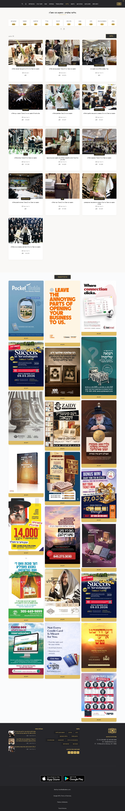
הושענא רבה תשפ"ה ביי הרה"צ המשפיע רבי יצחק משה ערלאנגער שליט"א (99, 113)
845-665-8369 (112, 740)
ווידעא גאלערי (74, 736)
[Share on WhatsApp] (69, 752)
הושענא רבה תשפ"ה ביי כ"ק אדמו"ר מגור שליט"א (62, 202)
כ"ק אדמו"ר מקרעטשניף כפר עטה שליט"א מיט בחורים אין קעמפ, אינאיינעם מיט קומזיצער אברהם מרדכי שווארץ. (25, 741)
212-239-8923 (102, 740)
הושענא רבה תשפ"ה (99, 65)
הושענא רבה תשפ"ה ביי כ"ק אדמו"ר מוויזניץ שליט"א (25, 158)
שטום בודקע (87, 4)
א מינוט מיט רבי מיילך (73, 740)
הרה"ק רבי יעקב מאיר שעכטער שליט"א (25, 65)
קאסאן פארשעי (62, 65)
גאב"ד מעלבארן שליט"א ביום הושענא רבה (99, 69)
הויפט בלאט (95, 4)
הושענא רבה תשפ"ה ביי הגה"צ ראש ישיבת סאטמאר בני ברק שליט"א (25, 247)
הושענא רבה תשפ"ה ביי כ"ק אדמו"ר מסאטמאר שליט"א (99, 158)
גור (62, 198)
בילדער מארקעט (63, 736)
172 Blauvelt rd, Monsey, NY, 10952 (106, 744)
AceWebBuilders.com (65, 789)
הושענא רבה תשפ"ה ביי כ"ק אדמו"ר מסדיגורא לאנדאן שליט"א (25, 202)
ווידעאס (73, 4)
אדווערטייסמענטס (62, 277)
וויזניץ (25, 154)
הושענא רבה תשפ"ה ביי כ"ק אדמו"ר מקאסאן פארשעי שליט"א (62, 69)
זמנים (46, 4)
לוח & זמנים (61, 740)
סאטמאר (26, 243)
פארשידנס (51, 4)
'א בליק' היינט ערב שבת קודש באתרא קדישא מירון (25, 746)
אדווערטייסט (32, 4)
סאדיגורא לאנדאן (25, 198)
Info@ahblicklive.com (110, 742)
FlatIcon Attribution (62, 802)
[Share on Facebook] (75, 752)
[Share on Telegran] (72, 752)
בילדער (67, 4)
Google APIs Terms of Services (62, 796)
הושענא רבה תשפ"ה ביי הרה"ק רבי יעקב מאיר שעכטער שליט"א (25, 69)
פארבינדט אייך (50, 740)
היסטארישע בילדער (60, 732)
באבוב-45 (25, 109)
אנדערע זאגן (80, 4)
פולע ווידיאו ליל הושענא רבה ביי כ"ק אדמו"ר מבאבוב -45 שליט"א (25, 113)
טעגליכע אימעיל (59, 4)
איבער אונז (75, 743)
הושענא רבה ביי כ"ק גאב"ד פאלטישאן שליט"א (62, 113)
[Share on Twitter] (78, 752)
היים (77, 732)
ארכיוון (70, 732)
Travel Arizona (62, 808)
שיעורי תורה (39, 4)
